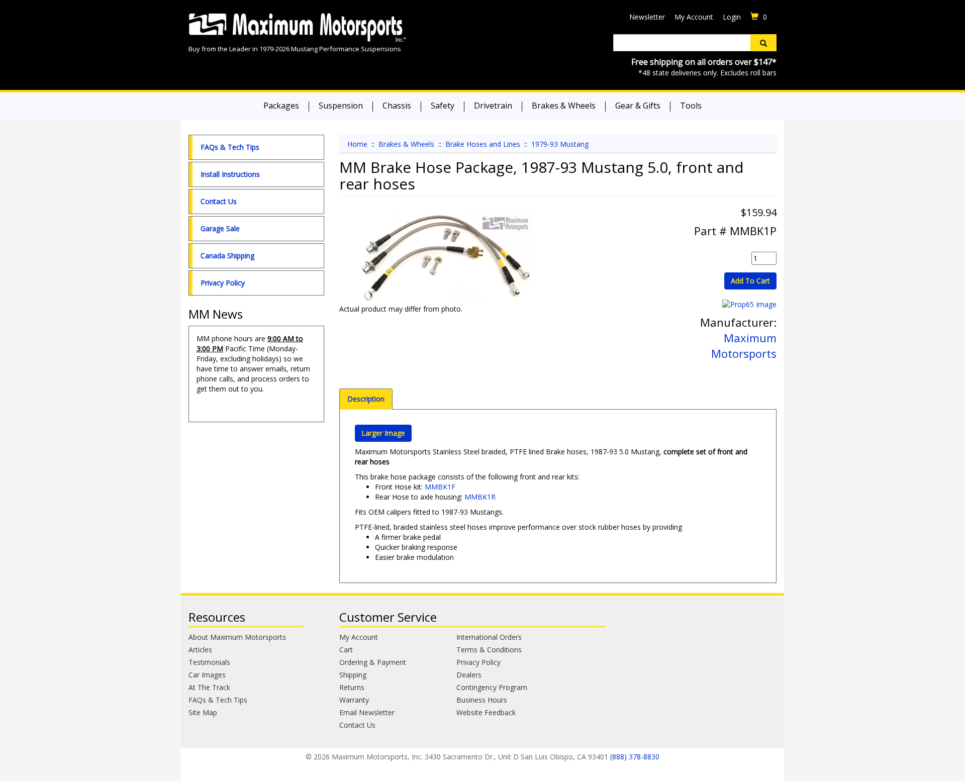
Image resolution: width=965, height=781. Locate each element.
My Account (693, 17)
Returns (351, 687)
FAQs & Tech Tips (230, 147)
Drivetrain (493, 105)
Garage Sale (220, 228)
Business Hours (481, 700)
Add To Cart (750, 280)
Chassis (396, 105)
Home (357, 144)
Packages (281, 105)
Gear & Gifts (637, 105)
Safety (442, 105)
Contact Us (219, 201)
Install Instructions (230, 174)
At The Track (209, 687)
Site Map (202, 712)
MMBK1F (440, 487)
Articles (200, 649)
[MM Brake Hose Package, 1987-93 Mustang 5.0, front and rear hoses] (444, 258)
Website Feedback (486, 712)
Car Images (207, 674)
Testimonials (209, 662)
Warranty (354, 700)
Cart (346, 649)
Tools (691, 105)
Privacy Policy (223, 282)
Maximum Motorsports (744, 345)
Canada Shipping (227, 255)
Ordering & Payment (372, 662)
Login (732, 17)
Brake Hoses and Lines (482, 144)
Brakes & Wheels (564, 105)
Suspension (341, 105)
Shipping (352, 674)
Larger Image (383, 433)
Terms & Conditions (489, 649)
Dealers (468, 674)
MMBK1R (480, 497)
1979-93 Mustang (560, 144)
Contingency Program (491, 687)
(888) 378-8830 (634, 756)
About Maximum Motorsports (237, 637)
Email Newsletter (367, 712)
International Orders (489, 637)
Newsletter (647, 17)
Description (365, 399)
